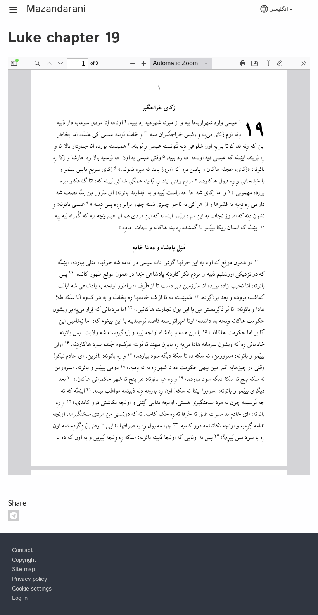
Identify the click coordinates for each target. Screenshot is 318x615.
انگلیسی (278, 9)
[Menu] (17, 10)
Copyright (24, 560)
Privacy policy (29, 579)
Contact (22, 550)
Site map (23, 569)
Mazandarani (56, 9)
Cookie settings (32, 589)
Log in (20, 598)
